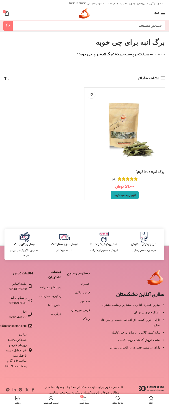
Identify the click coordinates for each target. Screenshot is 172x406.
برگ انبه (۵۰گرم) (149, 172)
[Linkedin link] (14, 389)
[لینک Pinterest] (20, 389)
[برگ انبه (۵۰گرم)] (124, 128)
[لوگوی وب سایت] (84, 15)
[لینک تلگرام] (7, 389)
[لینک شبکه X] (27, 389)
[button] (125, 195)
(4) (114, 179)
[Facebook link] (33, 389)
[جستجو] (8, 25)
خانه (161, 53)
